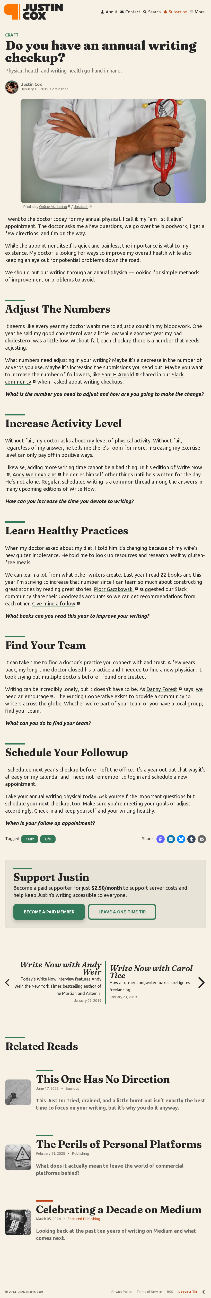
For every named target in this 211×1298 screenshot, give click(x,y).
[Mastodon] (160, 839)
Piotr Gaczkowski (114, 589)
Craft (12, 35)
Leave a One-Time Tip (122, 912)
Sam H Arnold (118, 374)
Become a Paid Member (49, 912)
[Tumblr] (191, 839)
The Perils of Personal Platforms (119, 1144)
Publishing (80, 1153)
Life (48, 839)
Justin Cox (31, 84)
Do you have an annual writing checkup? (100, 51)
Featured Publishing (83, 1219)
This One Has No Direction (103, 1079)
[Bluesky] (181, 839)
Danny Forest (161, 689)
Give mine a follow (53, 603)
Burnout (72, 1088)
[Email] (202, 839)
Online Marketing (53, 207)
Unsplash (81, 207)
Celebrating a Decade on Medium (119, 1209)
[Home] (33, 12)
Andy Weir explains (35, 474)
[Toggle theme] (204, 1292)
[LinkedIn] (171, 839)
